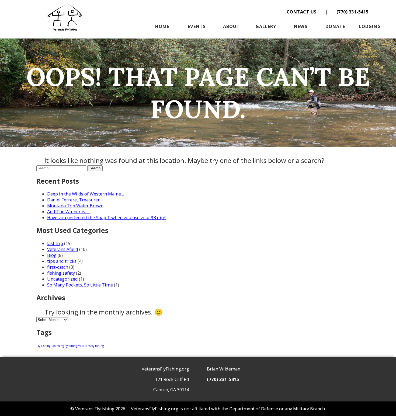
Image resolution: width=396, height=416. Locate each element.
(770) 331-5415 (352, 12)
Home (162, 26)
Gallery (266, 26)
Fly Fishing (43, 346)
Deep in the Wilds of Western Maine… (85, 194)
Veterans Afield (62, 249)
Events (197, 26)
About (231, 26)
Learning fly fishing (64, 346)
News (300, 26)
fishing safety (61, 273)
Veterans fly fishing (91, 346)
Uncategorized (62, 279)
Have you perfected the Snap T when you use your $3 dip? (106, 218)
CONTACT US (302, 12)
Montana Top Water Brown (75, 206)
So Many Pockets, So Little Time (80, 285)
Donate (335, 26)
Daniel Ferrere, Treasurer (73, 200)
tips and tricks (62, 261)
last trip (55, 243)
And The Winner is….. (68, 212)
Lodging (370, 26)
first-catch (57, 267)
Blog (52, 255)
